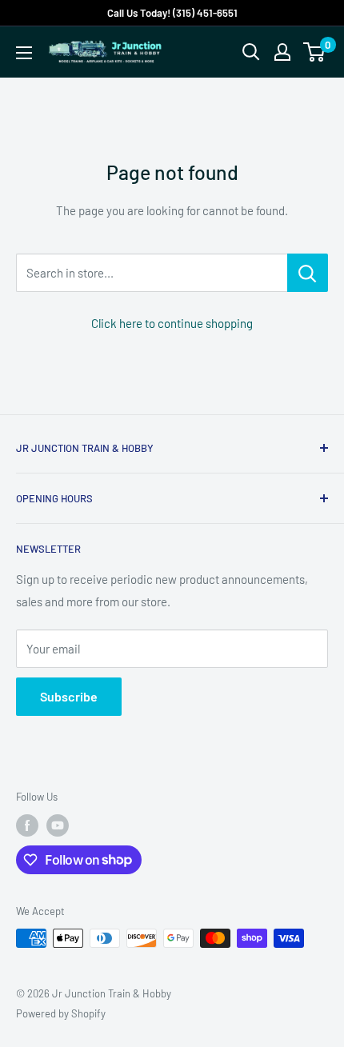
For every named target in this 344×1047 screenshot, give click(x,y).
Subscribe (69, 696)
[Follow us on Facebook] (27, 825)
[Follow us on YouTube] (57, 825)
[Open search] (251, 52)
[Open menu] (24, 52)
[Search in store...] (307, 273)
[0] (315, 52)
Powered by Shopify (61, 1013)
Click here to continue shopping (172, 323)
